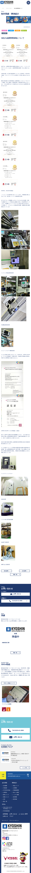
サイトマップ (5, 820)
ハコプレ (4, 30)
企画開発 (11, 30)
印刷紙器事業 (16, 790)
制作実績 (15, 799)
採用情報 (5, 814)
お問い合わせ (17, 594)
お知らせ (5, 816)
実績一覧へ (15, 574)
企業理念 (5, 792)
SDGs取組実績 (6, 810)
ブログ (11, 816)
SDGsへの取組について (9, 683)
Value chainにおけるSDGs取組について (7, 808)
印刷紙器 (17, 30)
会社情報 (4, 782)
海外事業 (4, 33)
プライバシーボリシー (14, 820)
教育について (6, 794)
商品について (16, 785)
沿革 (4, 799)
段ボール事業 (16, 792)
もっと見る (24, 767)
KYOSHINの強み (6, 790)
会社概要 (5, 785)
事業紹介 (14, 782)
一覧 (28, 776)
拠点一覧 (5, 801)
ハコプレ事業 (16, 794)
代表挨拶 (5, 787)
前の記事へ (6, 570)
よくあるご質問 (23, 814)
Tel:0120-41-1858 (17, 600)
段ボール (24, 30)
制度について (6, 796)
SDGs (3, 804)
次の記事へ (24, 570)
